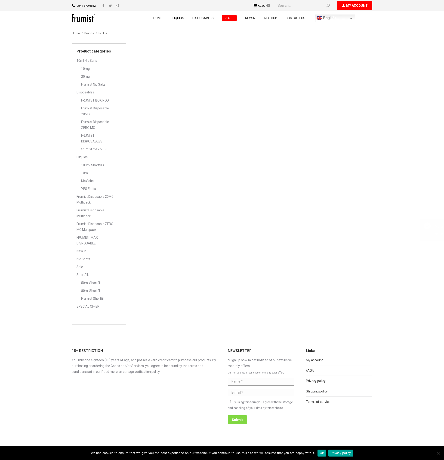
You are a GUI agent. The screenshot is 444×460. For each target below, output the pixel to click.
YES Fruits (88, 189)
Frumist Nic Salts (93, 84)
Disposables (85, 92)
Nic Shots (83, 259)
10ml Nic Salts (87, 60)
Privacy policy (316, 381)
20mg (85, 76)
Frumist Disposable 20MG (95, 111)
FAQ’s (310, 370)
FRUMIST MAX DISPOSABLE (87, 240)
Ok (322, 453)
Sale (80, 267)
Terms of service (318, 402)
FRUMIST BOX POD (95, 100)
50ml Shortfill (91, 283)
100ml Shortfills (92, 165)
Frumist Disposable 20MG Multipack (95, 199)
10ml (85, 173)
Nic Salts (87, 181)
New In (81, 251)
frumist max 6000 (94, 149)
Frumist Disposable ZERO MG (95, 125)
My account (314, 360)
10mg (85, 69)
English (329, 18)
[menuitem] (157, 18)
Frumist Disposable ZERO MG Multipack (95, 227)
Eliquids (82, 157)
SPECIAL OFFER (88, 306)
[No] (438, 453)
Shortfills (83, 275)
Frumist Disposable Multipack (90, 213)
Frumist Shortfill (92, 298)
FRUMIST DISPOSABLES (91, 138)
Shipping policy (317, 391)
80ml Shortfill (91, 291)
